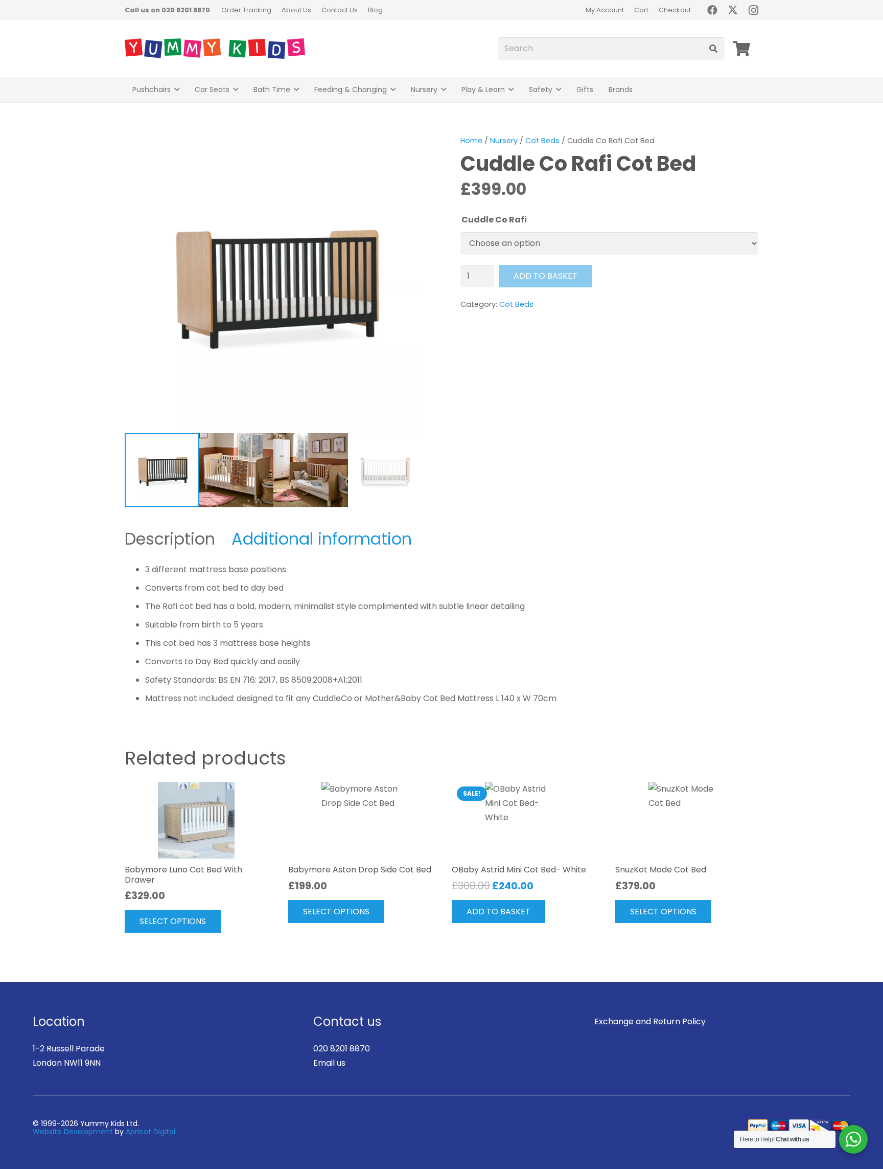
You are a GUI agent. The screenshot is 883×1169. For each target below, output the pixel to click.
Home (471, 141)
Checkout (675, 10)
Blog (375, 10)
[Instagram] (753, 10)
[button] (176, 89)
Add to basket (545, 276)
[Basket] (741, 48)
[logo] (215, 48)
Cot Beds (542, 141)
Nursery (504, 141)
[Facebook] (712, 10)
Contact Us (339, 10)
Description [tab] (170, 538)
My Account (605, 10)
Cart (641, 10)
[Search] (713, 48)
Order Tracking (246, 10)
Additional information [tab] (321, 538)
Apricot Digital (150, 1132)
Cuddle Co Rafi (494, 220)
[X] (733, 10)
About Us (296, 10)
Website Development (73, 1132)
